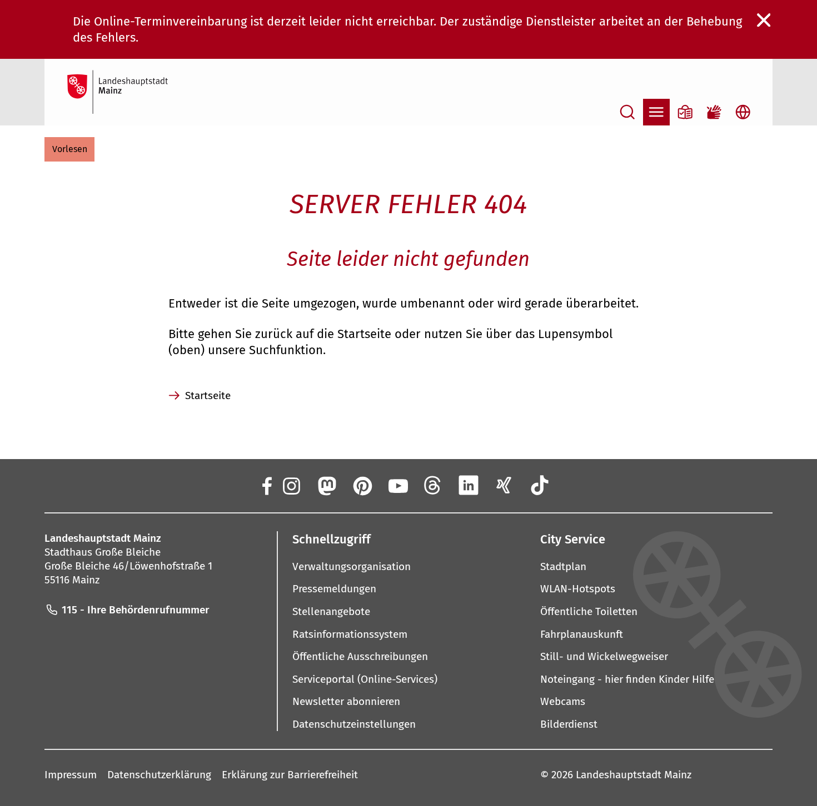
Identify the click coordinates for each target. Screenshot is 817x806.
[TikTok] (539, 485)
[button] (69, 149)
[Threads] (433, 485)
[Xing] (504, 485)
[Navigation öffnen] (656, 112)
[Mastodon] (326, 485)
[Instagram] (290, 485)
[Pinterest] (361, 485)
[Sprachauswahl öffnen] (743, 112)
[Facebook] (266, 485)
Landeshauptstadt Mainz (633, 774)
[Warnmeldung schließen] (764, 20)
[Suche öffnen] (627, 112)
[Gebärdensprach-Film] (714, 112)
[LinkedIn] (468, 485)
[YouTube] (397, 485)
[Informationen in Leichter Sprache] (685, 112)
